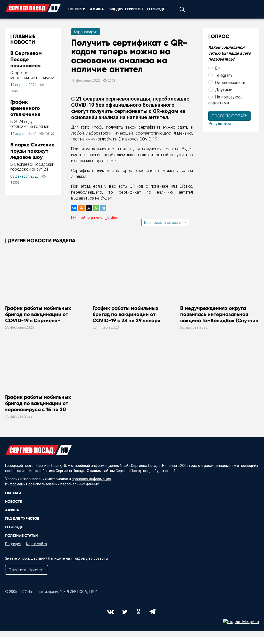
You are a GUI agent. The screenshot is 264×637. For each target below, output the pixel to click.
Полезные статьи (21, 535)
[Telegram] (103, 208)
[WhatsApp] (96, 208)
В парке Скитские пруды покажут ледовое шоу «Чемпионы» (32, 154)
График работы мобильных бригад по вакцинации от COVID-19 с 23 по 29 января (126, 314)
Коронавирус (85, 32)
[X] (89, 208)
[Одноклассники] (81, 208)
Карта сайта (36, 544)
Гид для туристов (126, 9)
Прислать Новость (27, 569)
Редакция (13, 544)
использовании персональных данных (66, 484)
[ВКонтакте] (74, 208)
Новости (76, 9)
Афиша (97, 9)
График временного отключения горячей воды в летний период (29, 114)
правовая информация (91, 479)
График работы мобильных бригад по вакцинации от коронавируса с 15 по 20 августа (38, 406)
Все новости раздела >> (165, 222)
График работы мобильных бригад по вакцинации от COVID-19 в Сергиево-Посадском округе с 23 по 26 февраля (40, 320)
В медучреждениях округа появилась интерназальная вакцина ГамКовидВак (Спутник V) (219, 317)
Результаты (219, 123)
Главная (13, 493)
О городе (156, 9)
